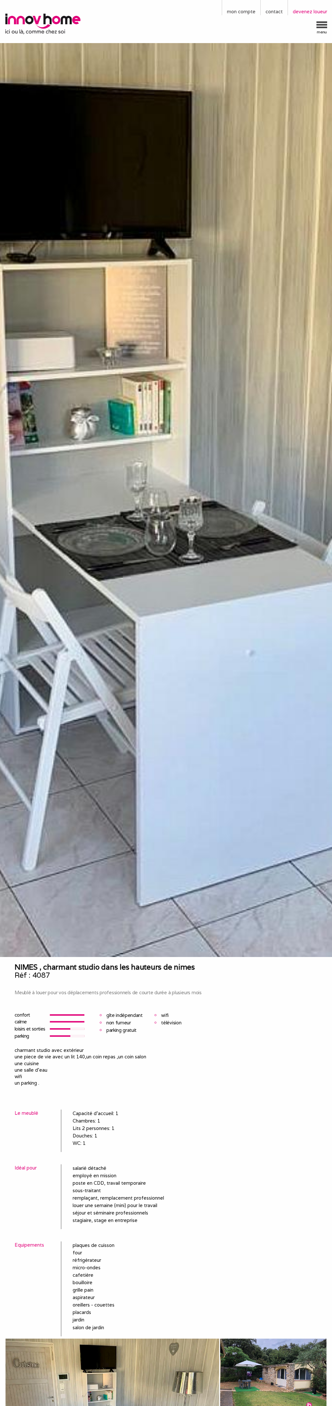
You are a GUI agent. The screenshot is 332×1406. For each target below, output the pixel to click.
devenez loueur (310, 11)
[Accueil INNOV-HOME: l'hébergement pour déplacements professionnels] (41, 23)
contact (274, 11)
